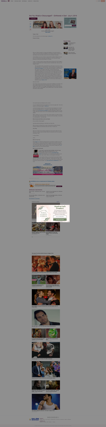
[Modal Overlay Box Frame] (53, 213)
